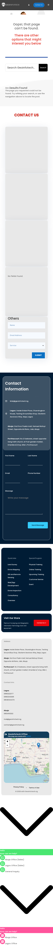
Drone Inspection (14, 590)
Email (7, 473)
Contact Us (39, 5)
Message (9, 491)
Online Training (35, 569)
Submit (38, 355)
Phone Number (34, 473)
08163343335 (9, 697)
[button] (14, 759)
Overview (11, 600)
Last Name (32, 455)
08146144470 (9, 700)
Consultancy (13, 595)
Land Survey (12, 564)
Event (31, 584)
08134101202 (8, 713)
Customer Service (36, 579)
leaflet (28, 736)
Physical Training (35, 564)
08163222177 (9, 694)
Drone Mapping (14, 569)
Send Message (38, 525)
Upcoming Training (36, 574)
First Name (9, 455)
